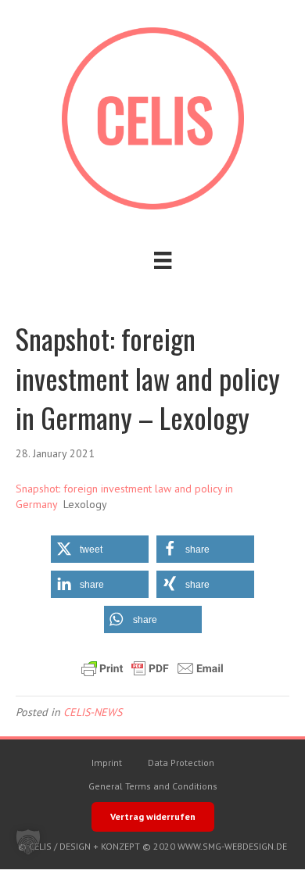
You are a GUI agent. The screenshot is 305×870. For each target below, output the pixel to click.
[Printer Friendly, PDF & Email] (152, 668)
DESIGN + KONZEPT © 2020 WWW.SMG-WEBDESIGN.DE (173, 846)
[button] (100, 549)
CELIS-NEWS (92, 712)
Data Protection (181, 762)
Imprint (107, 762)
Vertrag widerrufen (153, 816)
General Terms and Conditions (152, 786)
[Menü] (162, 260)
